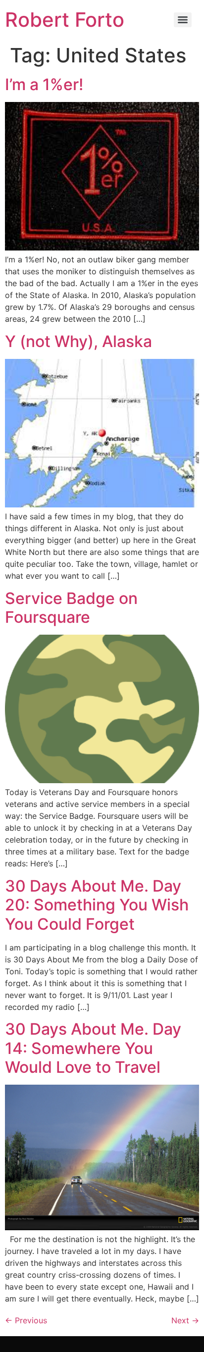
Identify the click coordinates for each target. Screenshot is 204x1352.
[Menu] (183, 19)
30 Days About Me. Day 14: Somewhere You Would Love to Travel (93, 1048)
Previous (26, 1320)
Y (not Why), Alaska (78, 341)
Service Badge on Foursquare (71, 608)
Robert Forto (64, 19)
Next (185, 1320)
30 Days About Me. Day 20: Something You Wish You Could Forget (97, 905)
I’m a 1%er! (44, 84)
